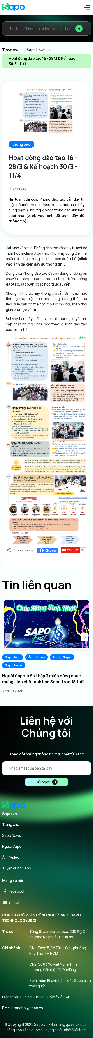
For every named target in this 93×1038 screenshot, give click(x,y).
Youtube (15, 902)
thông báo (21, 144)
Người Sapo (62, 657)
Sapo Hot (12, 657)
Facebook (16, 891)
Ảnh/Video (36, 657)
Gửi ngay (42, 782)
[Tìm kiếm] (79, 28)
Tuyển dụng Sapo (16, 868)
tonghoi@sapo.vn (28, 1007)
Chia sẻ (50, 550)
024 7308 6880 (32, 996)
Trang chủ (10, 824)
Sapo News (13, 665)
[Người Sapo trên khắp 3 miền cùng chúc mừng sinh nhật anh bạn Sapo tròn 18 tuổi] (46, 624)
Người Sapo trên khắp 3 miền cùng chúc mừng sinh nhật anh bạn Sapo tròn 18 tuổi (43, 678)
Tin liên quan (37, 584)
